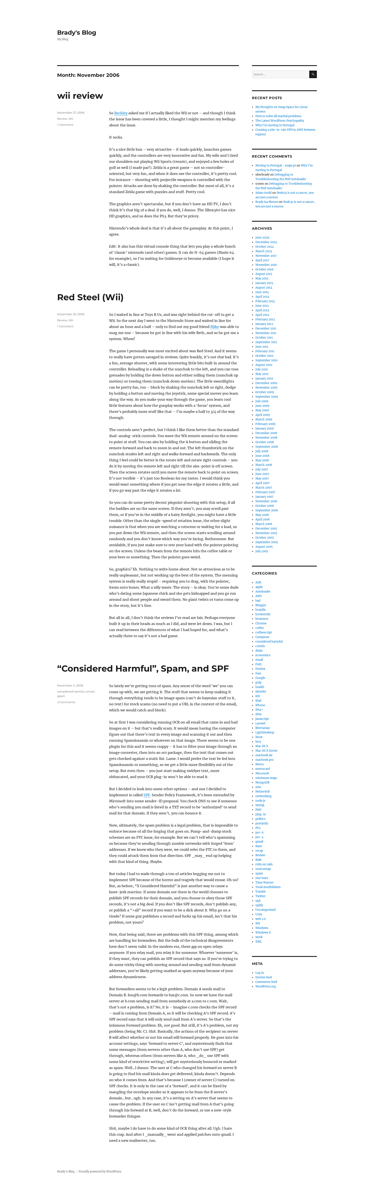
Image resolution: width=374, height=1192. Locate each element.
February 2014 (265, 301)
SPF (146, 795)
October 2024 (264, 247)
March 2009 (263, 419)
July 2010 (261, 369)
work (259, 937)
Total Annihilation (268, 887)
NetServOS (262, 791)
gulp (258, 682)
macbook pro (264, 760)
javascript (262, 719)
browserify (262, 614)
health (259, 687)
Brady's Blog (76, 32)
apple (259, 587)
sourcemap (263, 869)
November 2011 (265, 333)
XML (258, 941)
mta (258, 787)
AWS (258, 596)
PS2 (258, 828)
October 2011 (264, 337)
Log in (259, 973)
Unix (258, 914)
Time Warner (264, 882)
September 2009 (266, 397)
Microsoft (262, 773)
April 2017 (262, 260)
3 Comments (66, 702)
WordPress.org (265, 986)
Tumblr (260, 891)
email (90, 691)
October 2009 (264, 392)
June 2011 (261, 347)
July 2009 (261, 401)
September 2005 (266, 542)
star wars (261, 878)
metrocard (262, 769)
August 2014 (263, 287)
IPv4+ (259, 710)
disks (259, 651)
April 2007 (262, 483)
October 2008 (264, 442)
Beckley (120, 113)
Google (260, 678)
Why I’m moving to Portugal (274, 125)
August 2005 (264, 547)
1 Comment (65, 124)
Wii (71, 118)
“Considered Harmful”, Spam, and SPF (143, 668)
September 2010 (266, 360)
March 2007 (263, 487)
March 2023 (263, 251)
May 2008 (262, 460)
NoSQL (260, 805)
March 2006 (263, 524)
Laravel (260, 723)
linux (259, 737)
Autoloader (263, 591)
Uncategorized (265, 910)
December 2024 (266, 242)
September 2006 (266, 510)
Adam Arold (263, 193)
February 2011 (264, 351)
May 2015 (261, 278)
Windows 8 (263, 932)
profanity (261, 823)
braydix (260, 610)
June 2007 (262, 474)
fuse (258, 673)
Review (62, 118)
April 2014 (262, 297)
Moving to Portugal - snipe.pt (275, 165)
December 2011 (265, 328)
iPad (258, 701)
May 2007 (262, 478)
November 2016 (266, 265)
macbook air (263, 755)
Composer (262, 637)
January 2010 (264, 378)
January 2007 (264, 497)
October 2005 (264, 537)
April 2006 (262, 519)
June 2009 (262, 406)
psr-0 (259, 832)
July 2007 (261, 469)
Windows (261, 928)
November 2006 (266, 501)
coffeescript (263, 632)
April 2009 (262, 415)
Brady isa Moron (266, 202)
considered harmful (71, 691)
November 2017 (266, 256)
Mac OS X (261, 746)
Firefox (260, 669)
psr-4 (259, 837)
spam (61, 696)
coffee (259, 628)
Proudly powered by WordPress (100, 1171)
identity (260, 691)
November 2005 (266, 533)
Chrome (260, 623)
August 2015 (263, 274)
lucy (258, 741)
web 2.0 (260, 919)
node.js (260, 801)
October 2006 (264, 506)
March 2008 (263, 465)
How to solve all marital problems (278, 116)
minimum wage (266, 778)
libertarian (262, 728)
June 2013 (262, 306)
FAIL (258, 664)
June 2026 (262, 237)
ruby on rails (264, 864)
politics (260, 819)
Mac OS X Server (266, 751)
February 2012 (265, 319)
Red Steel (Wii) (90, 297)
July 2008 (261, 451)
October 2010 (264, 356)
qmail (259, 841)
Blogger (260, 605)
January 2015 (264, 283)
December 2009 (266, 383)
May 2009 (262, 410)
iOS (257, 696)
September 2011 (266, 342)
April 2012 (262, 315)
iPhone (260, 705)
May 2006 (262, 515)
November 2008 (266, 437)
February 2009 (265, 424)
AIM (258, 582)
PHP (258, 810)
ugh (258, 901)
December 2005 (266, 528)
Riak (258, 860)
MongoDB (262, 782)
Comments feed (266, 982)
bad (257, 600)
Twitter (260, 896)
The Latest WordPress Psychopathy (279, 121)
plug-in (260, 814)
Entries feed (263, 977)
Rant (258, 846)
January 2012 (264, 324)
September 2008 (266, 447)
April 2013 (262, 310)
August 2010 (263, 365)
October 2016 (264, 269)
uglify (259, 905)
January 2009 (264, 428)
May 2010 (261, 374)
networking (263, 796)
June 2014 (262, 292)
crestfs (260, 646)
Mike (214, 327)
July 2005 (261, 551)
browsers (261, 619)
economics (263, 655)
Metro (259, 764)
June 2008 (262, 456)
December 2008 (266, 433)
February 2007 (265, 492)
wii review (80, 95)
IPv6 (258, 714)
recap (259, 851)
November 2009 (266, 387)
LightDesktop (264, 732)
